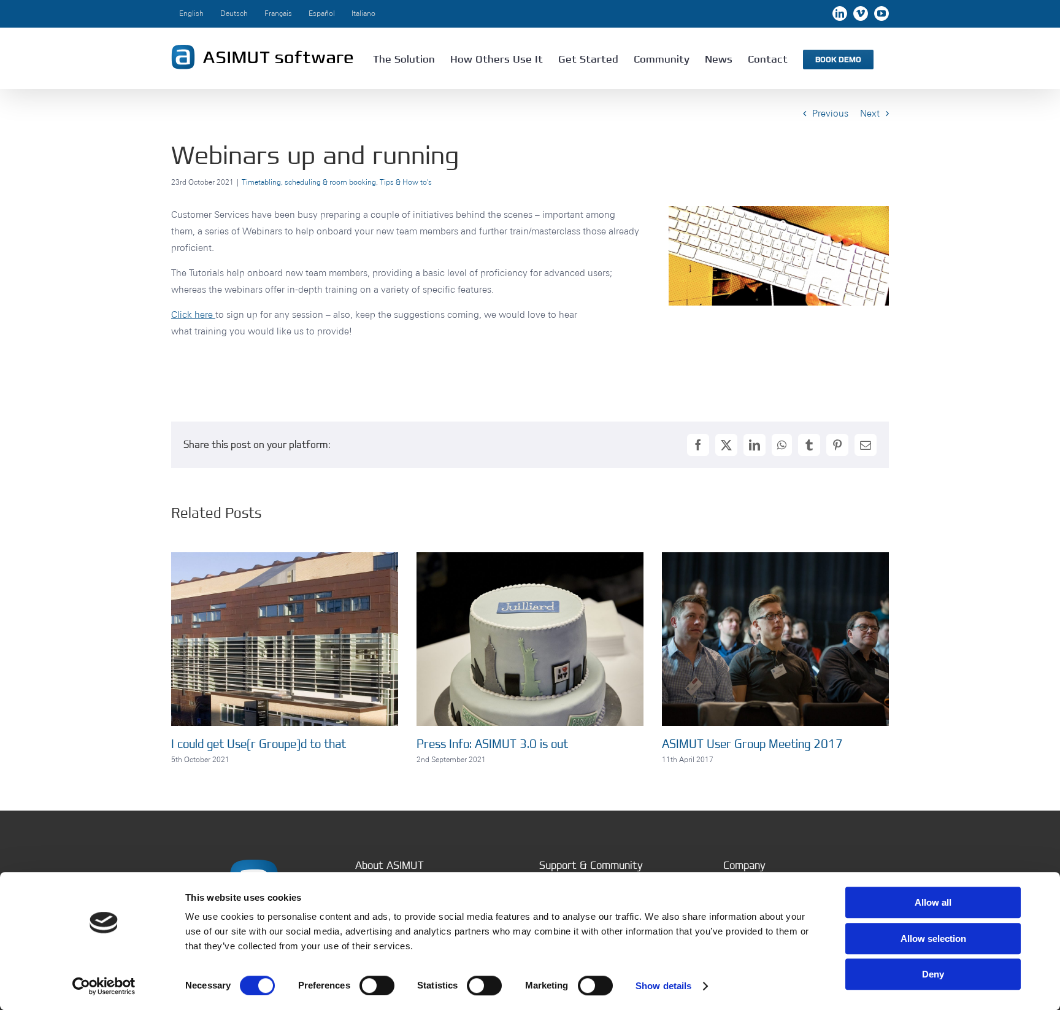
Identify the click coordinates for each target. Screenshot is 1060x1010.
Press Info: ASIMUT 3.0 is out (492, 743)
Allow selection (933, 938)
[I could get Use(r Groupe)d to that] (284, 558)
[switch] (376, 985)
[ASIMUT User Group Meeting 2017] (775, 558)
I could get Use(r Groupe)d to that (258, 743)
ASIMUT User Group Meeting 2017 (752, 743)
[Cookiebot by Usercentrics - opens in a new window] (104, 986)
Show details (663, 986)
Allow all (933, 902)
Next (870, 113)
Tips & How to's (406, 182)
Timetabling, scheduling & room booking (309, 182)
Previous (830, 113)
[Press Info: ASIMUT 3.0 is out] (530, 558)
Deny (933, 974)
